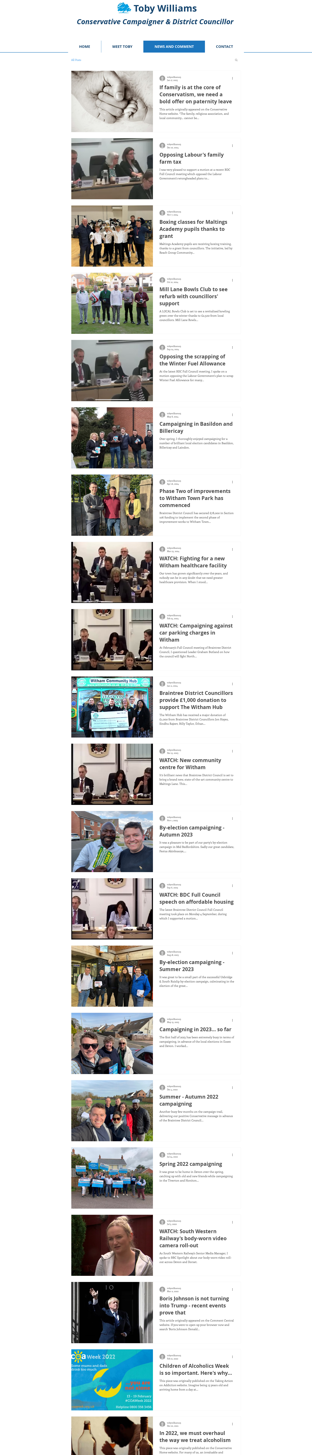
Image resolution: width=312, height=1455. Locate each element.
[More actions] (233, 78)
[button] (236, 60)
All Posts (76, 60)
